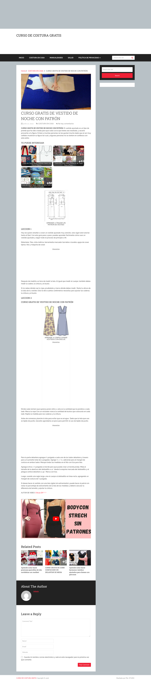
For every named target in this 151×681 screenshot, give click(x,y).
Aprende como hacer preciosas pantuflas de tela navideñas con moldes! (31, 570)
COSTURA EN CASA (37, 58)
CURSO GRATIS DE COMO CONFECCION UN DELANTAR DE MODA (55, 570)
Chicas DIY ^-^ (40, 493)
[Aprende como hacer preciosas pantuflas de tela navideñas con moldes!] (32, 557)
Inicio (21, 58)
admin (36, 591)
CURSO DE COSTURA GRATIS (38, 35)
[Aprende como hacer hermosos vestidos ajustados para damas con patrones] (80, 557)
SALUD (70, 58)
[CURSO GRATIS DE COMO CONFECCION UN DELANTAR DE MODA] (56, 557)
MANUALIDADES (56, 58)
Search (133, 58)
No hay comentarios (66, 124)
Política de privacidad (88, 58)
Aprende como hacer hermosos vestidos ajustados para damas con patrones (79, 571)
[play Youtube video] (56, 518)
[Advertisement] (61, 14)
